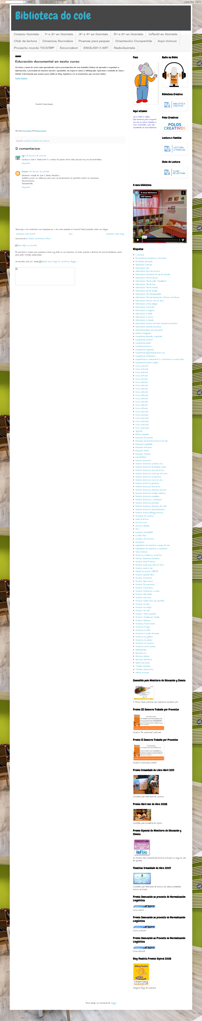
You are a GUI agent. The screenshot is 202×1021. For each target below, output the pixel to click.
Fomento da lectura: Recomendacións (149, 509)
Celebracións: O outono (144, 317)
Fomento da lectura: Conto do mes (149, 480)
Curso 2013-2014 (141, 388)
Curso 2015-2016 (141, 395)
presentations (27, 131)
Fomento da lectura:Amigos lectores (149, 512)
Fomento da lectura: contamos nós (149, 463)
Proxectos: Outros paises (145, 646)
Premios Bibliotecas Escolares (147, 558)
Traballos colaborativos (144, 669)
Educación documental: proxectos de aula (151, 441)
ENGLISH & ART (96, 48)
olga (23, 155)
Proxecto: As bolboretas (145, 584)
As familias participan (144, 261)
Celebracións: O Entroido (144, 307)
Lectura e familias (142, 525)
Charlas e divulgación (143, 333)
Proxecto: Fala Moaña (143, 594)
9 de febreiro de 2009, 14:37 (35, 155)
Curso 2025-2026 (142, 428)
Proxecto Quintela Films (144, 574)
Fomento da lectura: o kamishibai (148, 499)
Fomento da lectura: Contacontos (148, 477)
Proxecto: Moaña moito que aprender (149, 600)
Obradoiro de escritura (144, 539)
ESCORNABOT (141, 457)
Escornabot (69, 48)
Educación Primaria (142, 454)
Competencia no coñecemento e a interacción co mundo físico (159, 359)
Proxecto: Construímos (144, 587)
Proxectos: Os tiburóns (144, 643)
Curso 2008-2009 (44, 141)
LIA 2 (137, 529)
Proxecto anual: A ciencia (145, 561)
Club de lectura (25, 41)
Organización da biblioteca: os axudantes (151, 548)
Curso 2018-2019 (141, 405)
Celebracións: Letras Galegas (146, 303)
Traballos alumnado (142, 666)
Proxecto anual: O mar (144, 568)
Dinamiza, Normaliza (58, 41)
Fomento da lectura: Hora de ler (147, 486)
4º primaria (139, 255)
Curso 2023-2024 (142, 421)
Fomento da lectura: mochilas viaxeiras (150, 493)
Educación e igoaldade (144, 444)
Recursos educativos (143, 659)
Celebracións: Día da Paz (145, 284)
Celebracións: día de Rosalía (146, 290)
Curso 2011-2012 (141, 382)
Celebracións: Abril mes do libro (147, 271)
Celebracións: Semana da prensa (148, 326)
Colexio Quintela (26, 34)
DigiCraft (138, 431)
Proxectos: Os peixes (143, 640)
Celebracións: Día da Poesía (146, 287)
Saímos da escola (142, 662)
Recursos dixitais (142, 656)
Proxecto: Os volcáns (143, 607)
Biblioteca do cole (53, 16)
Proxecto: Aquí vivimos (144, 581)
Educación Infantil (142, 450)
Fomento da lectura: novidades (147, 496)
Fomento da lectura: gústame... (147, 483)
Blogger (113, 1003)
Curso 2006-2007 (141, 366)
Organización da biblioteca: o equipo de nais (152, 545)
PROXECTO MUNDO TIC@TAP (146, 571)
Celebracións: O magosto (144, 310)
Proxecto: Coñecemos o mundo (147, 591)
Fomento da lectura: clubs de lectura (149, 470)
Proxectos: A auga (142, 627)
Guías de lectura (141, 519)
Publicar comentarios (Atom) (39, 238)
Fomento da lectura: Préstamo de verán (151, 506)
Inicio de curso (141, 522)
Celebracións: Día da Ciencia (146, 277)
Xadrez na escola (142, 672)
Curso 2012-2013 (141, 385)
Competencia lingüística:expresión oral (149, 352)
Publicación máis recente (25, 234)
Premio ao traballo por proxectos (148, 555)
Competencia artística (144, 339)
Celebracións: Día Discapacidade (148, 294)
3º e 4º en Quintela (93, 34)
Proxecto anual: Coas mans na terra (149, 565)
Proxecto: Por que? (142, 610)
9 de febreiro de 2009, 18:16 (39, 171)
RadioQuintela (124, 48)
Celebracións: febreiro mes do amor (149, 300)
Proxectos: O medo (142, 630)
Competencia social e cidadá (146, 362)
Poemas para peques (94, 41)
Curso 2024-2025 (142, 424)
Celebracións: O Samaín (144, 320)
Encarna (25, 171)
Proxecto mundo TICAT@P (34, 48)
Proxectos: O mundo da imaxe (147, 633)
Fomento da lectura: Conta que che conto (151, 473)
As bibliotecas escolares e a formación (151, 258)
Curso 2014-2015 (141, 392)
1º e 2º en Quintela (59, 34)
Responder (26, 163)
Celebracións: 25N (142, 268)
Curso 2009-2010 (141, 375)
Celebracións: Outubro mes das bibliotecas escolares (156, 323)
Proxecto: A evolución (143, 578)
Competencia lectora (143, 346)
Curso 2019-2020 (141, 408)
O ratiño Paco (140, 535)
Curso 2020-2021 (141, 411)
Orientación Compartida (133, 41)
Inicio (71, 234)
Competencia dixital (31, 141)
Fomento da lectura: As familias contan (150, 467)
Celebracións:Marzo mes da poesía (148, 330)
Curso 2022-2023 (142, 418)
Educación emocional (143, 447)
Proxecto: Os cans (142, 604)
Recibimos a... (140, 653)
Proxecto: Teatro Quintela (145, 614)
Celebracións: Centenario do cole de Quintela (152, 274)
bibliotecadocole (41, 131)
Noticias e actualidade (144, 532)
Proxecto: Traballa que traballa (147, 617)
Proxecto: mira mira (143, 597)
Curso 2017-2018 (141, 401)
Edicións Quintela (142, 434)
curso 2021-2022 (141, 415)
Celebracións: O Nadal (143, 313)
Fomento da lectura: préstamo (147, 503)
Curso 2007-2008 (141, 369)
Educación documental (144, 437)
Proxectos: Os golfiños (144, 636)
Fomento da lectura (143, 460)
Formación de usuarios (144, 516)
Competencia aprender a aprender (148, 336)
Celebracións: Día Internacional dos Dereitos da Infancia (157, 297)
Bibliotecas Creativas (143, 264)
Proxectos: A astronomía (145, 623)
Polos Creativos (141, 552)
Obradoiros (139, 542)
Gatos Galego (21, 78)
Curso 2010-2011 (141, 379)
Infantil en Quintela (163, 34)
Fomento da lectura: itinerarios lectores (150, 490)
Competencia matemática (145, 356)
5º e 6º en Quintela (128, 34)
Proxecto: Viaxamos (143, 620)
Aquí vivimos (167, 41)
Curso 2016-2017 (141, 398)
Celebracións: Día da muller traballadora (150, 281)
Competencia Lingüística (144, 349)
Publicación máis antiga (115, 234)
